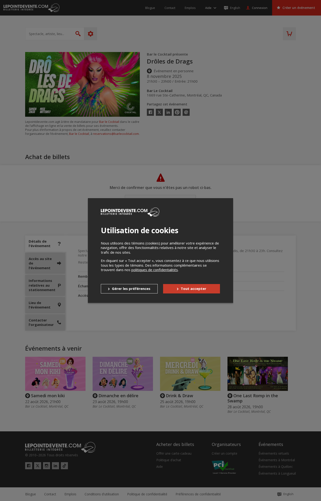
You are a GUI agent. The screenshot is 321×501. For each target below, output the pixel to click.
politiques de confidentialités (154, 269)
